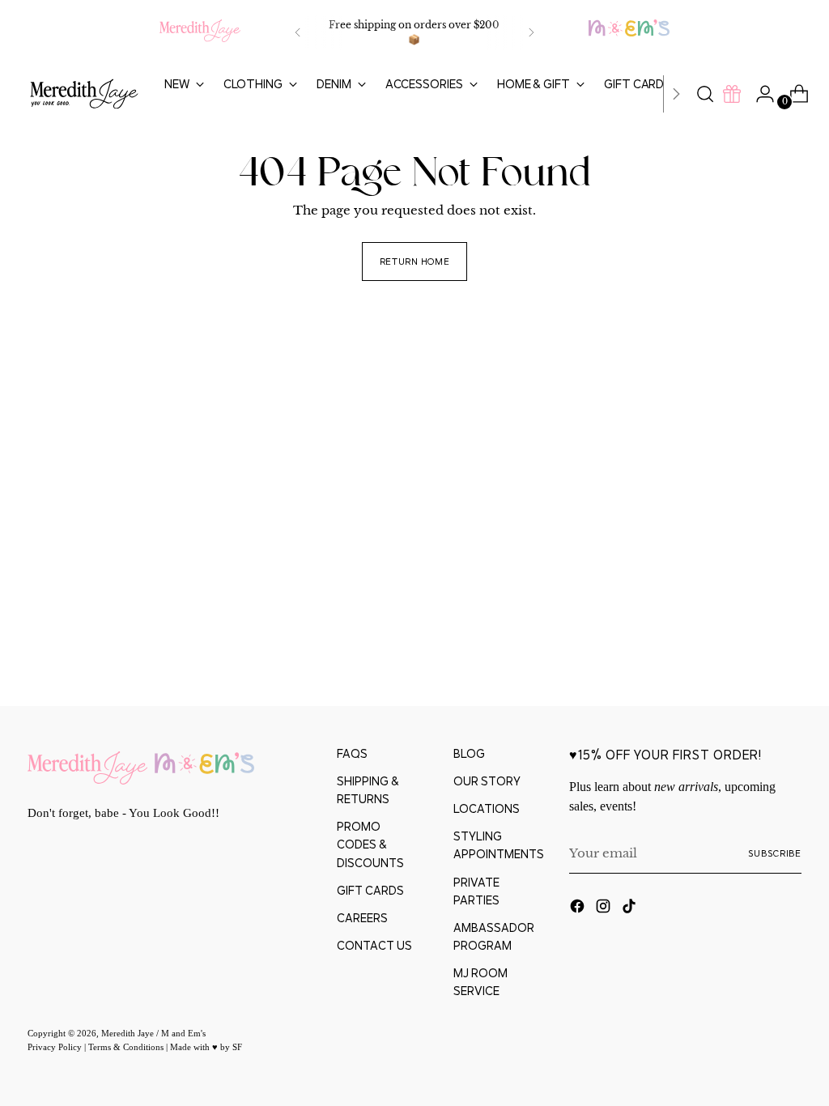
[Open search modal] (705, 94)
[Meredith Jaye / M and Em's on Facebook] (579, 908)
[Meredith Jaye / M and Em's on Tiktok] (630, 908)
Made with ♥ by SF (206, 1047)
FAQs (352, 753)
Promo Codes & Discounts (370, 844)
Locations (486, 808)
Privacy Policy (56, 1047)
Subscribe (774, 853)
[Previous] (298, 32)
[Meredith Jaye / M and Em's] (84, 94)
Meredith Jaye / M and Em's (153, 1033)
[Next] (531, 32)
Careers (362, 917)
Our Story (487, 781)
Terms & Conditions (127, 1047)
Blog (469, 753)
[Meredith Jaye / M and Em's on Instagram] (604, 908)
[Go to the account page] (758, 94)
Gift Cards (370, 890)
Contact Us (374, 945)
